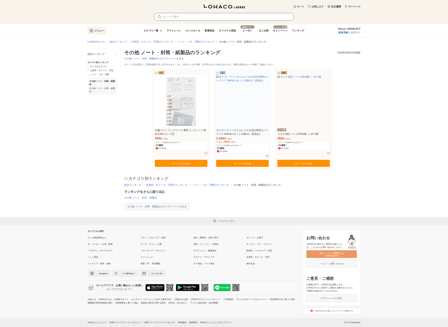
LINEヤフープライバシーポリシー (125, 322)
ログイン (355, 32)
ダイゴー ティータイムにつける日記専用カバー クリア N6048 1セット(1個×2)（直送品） (242, 132)
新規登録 (343, 32)
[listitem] (102, 54)
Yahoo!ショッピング (97, 322)
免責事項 (193, 322)
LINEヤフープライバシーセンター (160, 322)
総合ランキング (118, 41)
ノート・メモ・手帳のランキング (196, 41)
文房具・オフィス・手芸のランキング (152, 41)
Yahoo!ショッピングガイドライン (216, 322)
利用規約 (182, 322)
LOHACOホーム (96, 41)
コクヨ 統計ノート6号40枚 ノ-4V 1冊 (297, 133)
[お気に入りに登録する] (206, 153)
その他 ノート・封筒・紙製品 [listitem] (102, 90)
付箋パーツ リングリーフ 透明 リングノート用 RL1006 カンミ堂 (180, 132)
